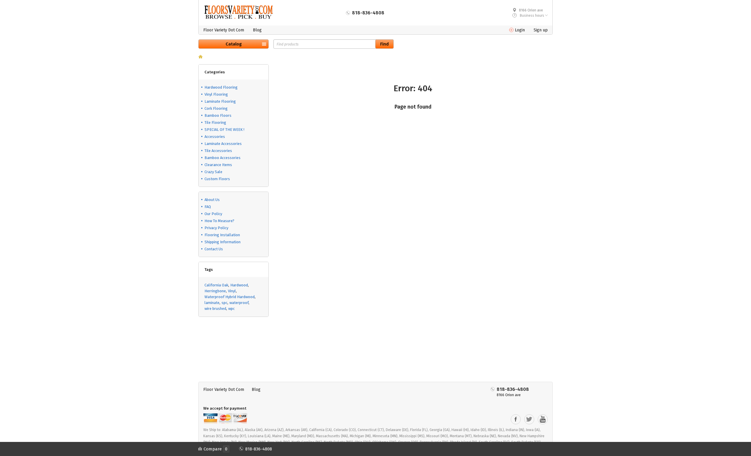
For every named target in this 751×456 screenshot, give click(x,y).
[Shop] (200, 57)
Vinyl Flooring (216, 94)
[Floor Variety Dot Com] (238, 12)
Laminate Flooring (220, 101)
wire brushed (215, 308)
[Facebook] (516, 419)
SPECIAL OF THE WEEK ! (224, 129)
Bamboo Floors (217, 115)
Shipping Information (222, 242)
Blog (257, 30)
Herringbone (215, 291)
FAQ (207, 207)
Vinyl (232, 291)
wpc (231, 308)
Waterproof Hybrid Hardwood (229, 297)
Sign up (541, 30)
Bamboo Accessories (222, 158)
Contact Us (213, 249)
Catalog (234, 44)
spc (224, 302)
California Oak (216, 285)
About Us (212, 199)
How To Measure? (219, 221)
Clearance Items (218, 165)
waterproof (238, 302)
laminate (211, 302)
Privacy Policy (216, 228)
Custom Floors (217, 179)
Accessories (214, 136)
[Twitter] (529, 419)
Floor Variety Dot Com (223, 30)
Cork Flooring (216, 108)
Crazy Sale (213, 172)
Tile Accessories (218, 150)
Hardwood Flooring (221, 87)
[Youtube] (543, 419)
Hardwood (239, 285)
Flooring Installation (222, 235)
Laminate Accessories (223, 143)
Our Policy (213, 214)
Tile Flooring (215, 122)
